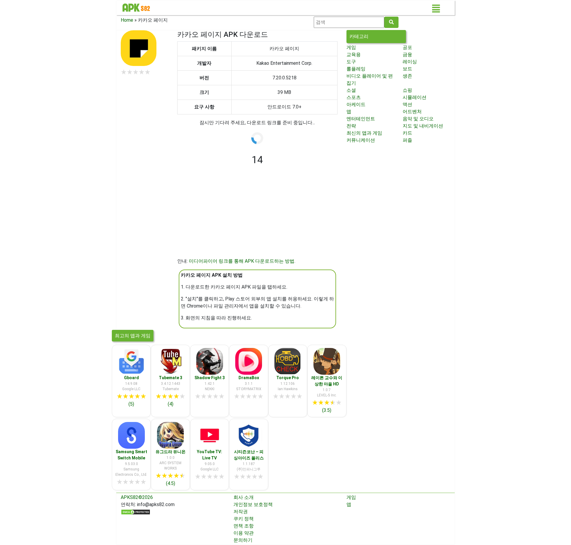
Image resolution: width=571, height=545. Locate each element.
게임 (351, 47)
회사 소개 (243, 497)
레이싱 (410, 61)
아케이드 (355, 104)
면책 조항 (243, 526)
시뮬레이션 (414, 97)
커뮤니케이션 (360, 140)
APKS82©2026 (137, 497)
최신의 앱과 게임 (364, 133)
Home (127, 20)
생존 (407, 76)
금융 (407, 54)
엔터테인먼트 (360, 119)
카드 (407, 133)
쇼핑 (407, 90)
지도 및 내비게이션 (423, 126)
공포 (407, 47)
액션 (407, 104)
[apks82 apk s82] (136, 7)
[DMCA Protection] (135, 511)
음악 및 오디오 (418, 119)
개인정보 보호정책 (253, 504)
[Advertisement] (257, 216)
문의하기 (242, 540)
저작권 (240, 511)
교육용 (353, 54)
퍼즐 (407, 140)
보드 (407, 69)
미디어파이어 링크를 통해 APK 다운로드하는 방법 (241, 261)
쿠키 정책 (243, 519)
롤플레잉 (355, 69)
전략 (351, 126)
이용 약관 (243, 533)
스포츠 (353, 97)
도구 (351, 61)
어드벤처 (412, 111)
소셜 (351, 90)
